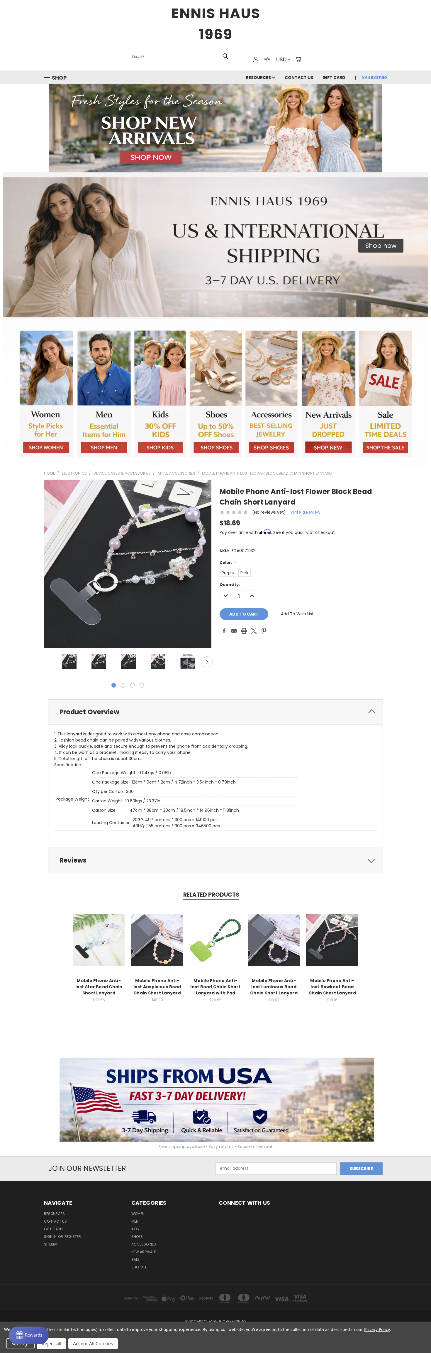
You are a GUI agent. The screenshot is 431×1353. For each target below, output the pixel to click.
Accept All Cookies (93, 1343)
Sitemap (51, 1244)
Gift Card (334, 77)
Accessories (143, 1244)
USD (281, 59)
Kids (135, 1228)
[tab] (215, 712)
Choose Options (99, 944)
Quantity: (230, 584)
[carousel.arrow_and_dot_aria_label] (123, 685)
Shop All (139, 1267)
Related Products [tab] (211, 895)
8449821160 (374, 77)
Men (134, 1221)
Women (138, 1213)
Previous (48, 662)
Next (207, 662)
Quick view (98, 933)
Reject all (51, 1343)
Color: (228, 562)
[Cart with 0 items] (298, 59)
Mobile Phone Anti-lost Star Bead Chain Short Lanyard (99, 987)
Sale (135, 1259)
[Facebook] (224, 631)
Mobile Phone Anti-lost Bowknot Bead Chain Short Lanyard (332, 987)
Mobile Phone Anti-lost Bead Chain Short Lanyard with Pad (215, 987)
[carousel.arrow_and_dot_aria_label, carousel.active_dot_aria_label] (113, 685)
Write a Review (305, 512)
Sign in (50, 1236)
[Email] (234, 631)
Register (73, 1236)
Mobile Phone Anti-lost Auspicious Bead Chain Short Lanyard (157, 987)
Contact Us (299, 77)
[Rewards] (29, 1335)
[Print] (244, 631)
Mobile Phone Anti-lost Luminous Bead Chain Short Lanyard (274, 987)
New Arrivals (143, 1251)
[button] (380, 246)
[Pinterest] (264, 631)
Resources (259, 77)
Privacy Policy (377, 1329)
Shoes (137, 1236)
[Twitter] (254, 631)
